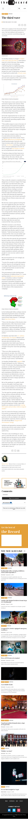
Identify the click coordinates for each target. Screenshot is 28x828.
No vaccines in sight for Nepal (10, 789)
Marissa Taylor (5, 464)
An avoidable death (6, 684)
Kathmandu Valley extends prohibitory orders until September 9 (12, 571)
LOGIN (25, 8)
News (3, 14)
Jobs (17, 801)
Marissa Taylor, (5, 22)
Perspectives (3, 626)
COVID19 (6, 14)
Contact (21, 801)
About (6, 801)
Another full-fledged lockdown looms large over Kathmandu (14, 601)
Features (6, 682)
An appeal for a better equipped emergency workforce (14, 629)
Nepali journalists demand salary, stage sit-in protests (13, 723)
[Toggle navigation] (3, 8)
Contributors (12, 801)
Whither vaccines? (6, 751)
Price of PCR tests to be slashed (10, 658)
